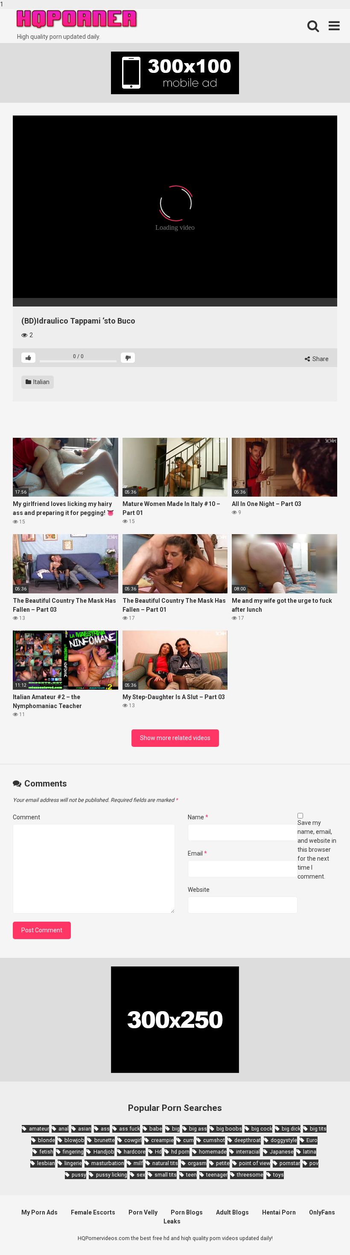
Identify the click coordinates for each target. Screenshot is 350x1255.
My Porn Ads (39, 1212)
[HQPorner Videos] (77, 19)
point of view (254, 1163)
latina (309, 1151)
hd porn (180, 1151)
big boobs (229, 1128)
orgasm (197, 1163)
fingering (73, 1151)
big (176, 1128)
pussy (79, 1174)
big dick (291, 1128)
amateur (39, 1128)
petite (223, 1163)
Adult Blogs (232, 1212)
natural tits (165, 1163)
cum (188, 1140)
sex (141, 1174)
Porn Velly (143, 1212)
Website (199, 889)
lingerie (73, 1163)
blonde (46, 1140)
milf (138, 1163)
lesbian (46, 1163)
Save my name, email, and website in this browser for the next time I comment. (317, 849)
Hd (158, 1151)
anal (63, 1128)
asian (84, 1128)
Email (197, 853)
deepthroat (247, 1140)
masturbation (107, 1163)
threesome (250, 1174)
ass (105, 1128)
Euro (312, 1140)
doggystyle (284, 1140)
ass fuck (129, 1128)
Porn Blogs (187, 1212)
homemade (213, 1151)
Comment (26, 817)
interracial (248, 1151)
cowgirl (133, 1140)
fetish (46, 1151)
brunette (104, 1140)
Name (198, 817)
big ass (198, 1128)
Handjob (103, 1151)
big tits (318, 1128)
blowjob (74, 1140)
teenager (217, 1174)
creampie (162, 1140)
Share (320, 359)
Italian (41, 382)
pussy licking (111, 1174)
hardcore (135, 1151)
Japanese (282, 1151)
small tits (166, 1174)
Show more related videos (175, 737)
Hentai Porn (279, 1212)
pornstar (290, 1163)
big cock (261, 1128)
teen (191, 1174)
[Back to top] (321, 1230)
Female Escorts (93, 1212)
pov (313, 1163)
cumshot (214, 1140)
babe (155, 1128)
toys (278, 1174)
